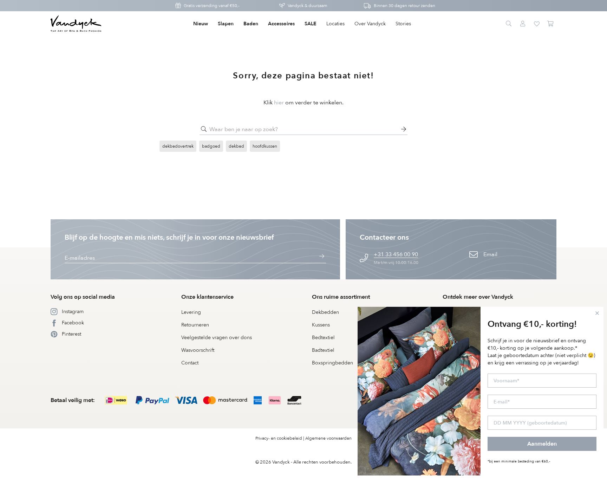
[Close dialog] (597, 313)
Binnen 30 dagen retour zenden (404, 5)
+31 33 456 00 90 (396, 254)
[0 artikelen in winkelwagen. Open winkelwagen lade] (550, 23)
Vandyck (281, 462)
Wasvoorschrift (197, 350)
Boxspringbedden (332, 363)
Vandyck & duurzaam (307, 5)
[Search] (508, 23)
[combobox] (303, 129)
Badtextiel (323, 350)
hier (279, 102)
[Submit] (204, 129)
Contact (189, 363)
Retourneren (195, 325)
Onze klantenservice (207, 296)
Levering (191, 312)
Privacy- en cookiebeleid (278, 438)
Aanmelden (542, 444)
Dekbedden (325, 312)
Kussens (321, 325)
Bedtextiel (323, 337)
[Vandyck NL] (76, 24)
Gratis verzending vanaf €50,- (212, 5)
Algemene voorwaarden (328, 438)
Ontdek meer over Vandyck (478, 296)
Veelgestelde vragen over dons (216, 337)
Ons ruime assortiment (341, 296)
